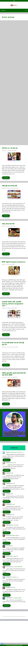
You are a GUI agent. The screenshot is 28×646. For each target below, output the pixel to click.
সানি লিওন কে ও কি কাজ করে (9, 148)
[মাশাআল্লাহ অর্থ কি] (4, 494)
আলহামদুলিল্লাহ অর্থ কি (10, 504)
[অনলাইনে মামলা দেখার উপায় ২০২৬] (4, 577)
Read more (6, 177)
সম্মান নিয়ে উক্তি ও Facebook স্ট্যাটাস (13, 598)
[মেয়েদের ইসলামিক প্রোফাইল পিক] (4, 556)
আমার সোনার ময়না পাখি (8, 224)
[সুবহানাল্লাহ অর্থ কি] (4, 473)
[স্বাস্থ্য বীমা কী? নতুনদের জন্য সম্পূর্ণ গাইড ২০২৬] (4, 452)
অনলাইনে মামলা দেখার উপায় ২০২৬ (12, 577)
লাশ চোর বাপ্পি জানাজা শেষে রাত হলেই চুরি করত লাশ (13, 343)
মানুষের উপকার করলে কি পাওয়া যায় (12, 525)
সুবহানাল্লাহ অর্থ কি (9, 473)
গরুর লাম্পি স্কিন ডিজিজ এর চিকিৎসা (12, 535)
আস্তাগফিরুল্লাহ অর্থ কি (10, 483)
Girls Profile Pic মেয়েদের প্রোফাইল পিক (14, 566)
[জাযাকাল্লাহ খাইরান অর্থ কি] (4, 463)
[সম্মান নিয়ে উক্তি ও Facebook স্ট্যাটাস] (4, 598)
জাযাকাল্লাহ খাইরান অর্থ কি (11, 462)
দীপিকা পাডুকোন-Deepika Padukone (13, 262)
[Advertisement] (14, 83)
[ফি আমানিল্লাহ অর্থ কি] (4, 515)
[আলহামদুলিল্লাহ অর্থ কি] (4, 504)
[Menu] (14, 1)
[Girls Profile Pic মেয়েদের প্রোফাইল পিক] (4, 567)
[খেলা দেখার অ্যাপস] (4, 546)
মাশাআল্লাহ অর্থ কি (9, 494)
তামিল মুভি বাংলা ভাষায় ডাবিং (9, 186)
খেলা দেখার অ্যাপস (9, 546)
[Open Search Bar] (26, 10)
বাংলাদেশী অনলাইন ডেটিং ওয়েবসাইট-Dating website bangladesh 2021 (12, 304)
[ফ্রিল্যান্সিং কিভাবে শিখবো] (4, 588)
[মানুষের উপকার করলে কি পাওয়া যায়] (4, 525)
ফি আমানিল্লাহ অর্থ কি (10, 514)
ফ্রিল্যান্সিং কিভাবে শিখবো (10, 587)
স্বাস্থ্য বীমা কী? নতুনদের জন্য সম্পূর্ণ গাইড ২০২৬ (14, 452)
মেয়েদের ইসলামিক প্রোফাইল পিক (12, 556)
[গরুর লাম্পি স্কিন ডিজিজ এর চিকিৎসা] (4, 536)
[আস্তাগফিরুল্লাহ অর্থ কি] (4, 484)
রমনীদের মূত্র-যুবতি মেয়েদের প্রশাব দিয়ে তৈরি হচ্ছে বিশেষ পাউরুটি (14, 374)
